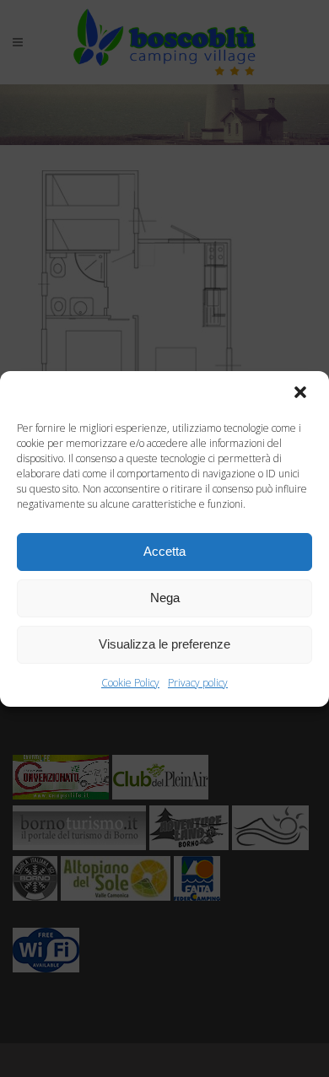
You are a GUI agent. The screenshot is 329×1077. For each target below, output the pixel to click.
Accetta (164, 551)
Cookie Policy (130, 683)
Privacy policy (198, 683)
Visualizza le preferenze (164, 644)
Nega (165, 597)
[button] (302, 394)
